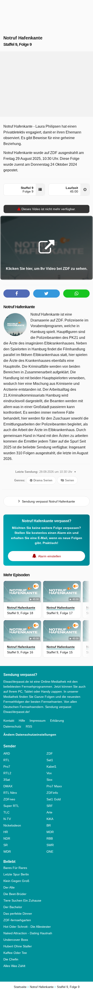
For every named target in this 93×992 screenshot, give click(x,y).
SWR (50, 845)
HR (5, 832)
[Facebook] (16, 293)
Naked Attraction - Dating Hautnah (27, 933)
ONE (49, 851)
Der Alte (9, 887)
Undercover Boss (15, 939)
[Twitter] (46, 293)
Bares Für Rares (15, 868)
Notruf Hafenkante (19, 307)
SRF (49, 806)
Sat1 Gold (53, 799)
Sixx (49, 779)
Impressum (38, 720)
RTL (6, 760)
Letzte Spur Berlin (16, 874)
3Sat (6, 779)
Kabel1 (51, 766)
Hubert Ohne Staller (17, 946)
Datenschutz (12, 726)
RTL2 (7, 773)
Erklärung (57, 720)
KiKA (49, 819)
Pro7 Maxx (54, 786)
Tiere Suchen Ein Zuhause (22, 900)
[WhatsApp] (76, 293)
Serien (69, 480)
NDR (6, 838)
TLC (6, 812)
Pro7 (6, 766)
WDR (7, 851)
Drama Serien (42, 480)
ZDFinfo (52, 793)
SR (5, 845)
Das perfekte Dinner (17, 913)
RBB (49, 838)
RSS (29, 726)
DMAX (7, 786)
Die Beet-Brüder (14, 894)
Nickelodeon (12, 825)
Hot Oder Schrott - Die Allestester (27, 926)
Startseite (20, 987)
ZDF (49, 753)
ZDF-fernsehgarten (17, 920)
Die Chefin (10, 959)
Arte (49, 812)
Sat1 (49, 760)
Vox (49, 773)
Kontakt (8, 720)
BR (48, 825)
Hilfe (22, 720)
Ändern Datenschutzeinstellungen (29, 734)
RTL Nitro (10, 793)
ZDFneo (9, 799)
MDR (50, 832)
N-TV (7, 819)
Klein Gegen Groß (16, 881)
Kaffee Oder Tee (15, 953)
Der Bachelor (12, 907)
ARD (6, 753)
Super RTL (11, 806)
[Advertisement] (46, 84)
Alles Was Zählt (14, 966)
